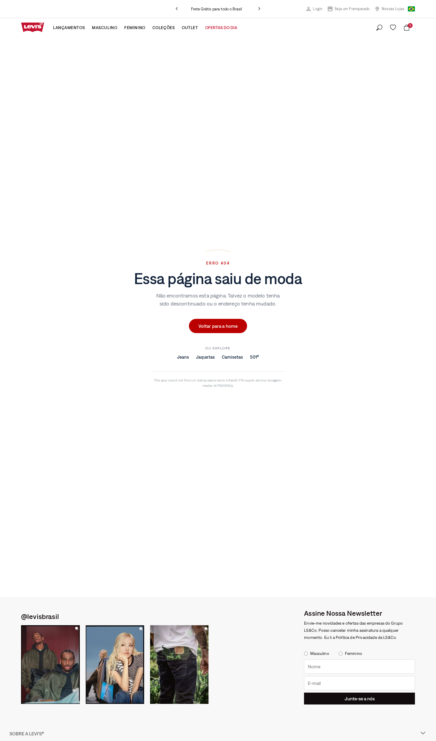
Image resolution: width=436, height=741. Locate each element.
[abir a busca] (379, 28)
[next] (259, 9)
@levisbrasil (40, 616)
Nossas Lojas (393, 9)
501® (254, 357)
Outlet (190, 27)
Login (317, 9)
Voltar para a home (218, 326)
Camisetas (232, 357)
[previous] (177, 9)
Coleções (163, 27)
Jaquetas (205, 357)
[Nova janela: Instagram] (50, 664)
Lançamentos (69, 27)
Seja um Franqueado (352, 9)
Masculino (104, 27)
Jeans (183, 357)
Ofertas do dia (221, 27)
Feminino (134, 27)
